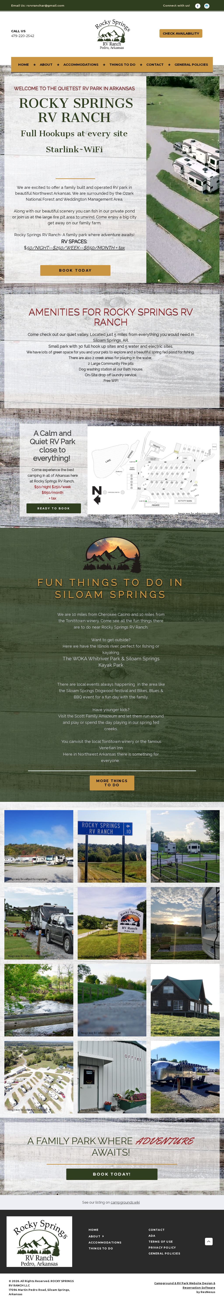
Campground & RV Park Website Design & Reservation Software (184, 1285)
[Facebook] (199, 6)
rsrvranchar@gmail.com (45, 5)
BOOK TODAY (75, 271)
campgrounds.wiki (125, 1202)
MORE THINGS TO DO (112, 783)
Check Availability (181, 33)
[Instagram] (208, 6)
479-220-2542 (22, 36)
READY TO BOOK (53, 508)
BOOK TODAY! (112, 1174)
